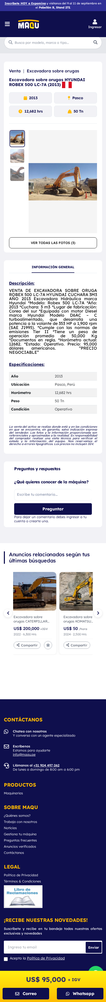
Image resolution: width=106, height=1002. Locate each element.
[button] (95, 24)
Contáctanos (14, 853)
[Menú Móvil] (8, 24)
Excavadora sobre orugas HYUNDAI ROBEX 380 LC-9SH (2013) (73, 619)
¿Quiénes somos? (17, 816)
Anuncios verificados (20, 846)
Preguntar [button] (53, 508)
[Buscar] (95, 42)
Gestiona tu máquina (20, 834)
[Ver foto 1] (17, 139)
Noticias (10, 828)
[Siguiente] (98, 613)
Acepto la (37, 958)
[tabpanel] (53, 363)
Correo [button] (30, 993)
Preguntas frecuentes (20, 840)
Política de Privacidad (21, 875)
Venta (15, 70)
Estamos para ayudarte (31, 750)
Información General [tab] (53, 267)
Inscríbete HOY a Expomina (25, 3)
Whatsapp (83, 993)
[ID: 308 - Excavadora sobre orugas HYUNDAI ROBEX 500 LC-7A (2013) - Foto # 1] (63, 181)
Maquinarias (13, 793)
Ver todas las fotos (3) (53, 243)
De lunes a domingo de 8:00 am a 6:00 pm (46, 767)
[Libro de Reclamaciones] (23, 896)
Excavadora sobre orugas (53, 70)
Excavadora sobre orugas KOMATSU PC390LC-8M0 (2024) (25, 619)
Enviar (93, 947)
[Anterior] (8, 613)
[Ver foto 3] (17, 175)
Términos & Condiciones (22, 881)
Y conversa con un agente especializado (44, 733)
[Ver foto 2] (17, 157)
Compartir (24, 645)
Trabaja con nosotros (20, 822)
